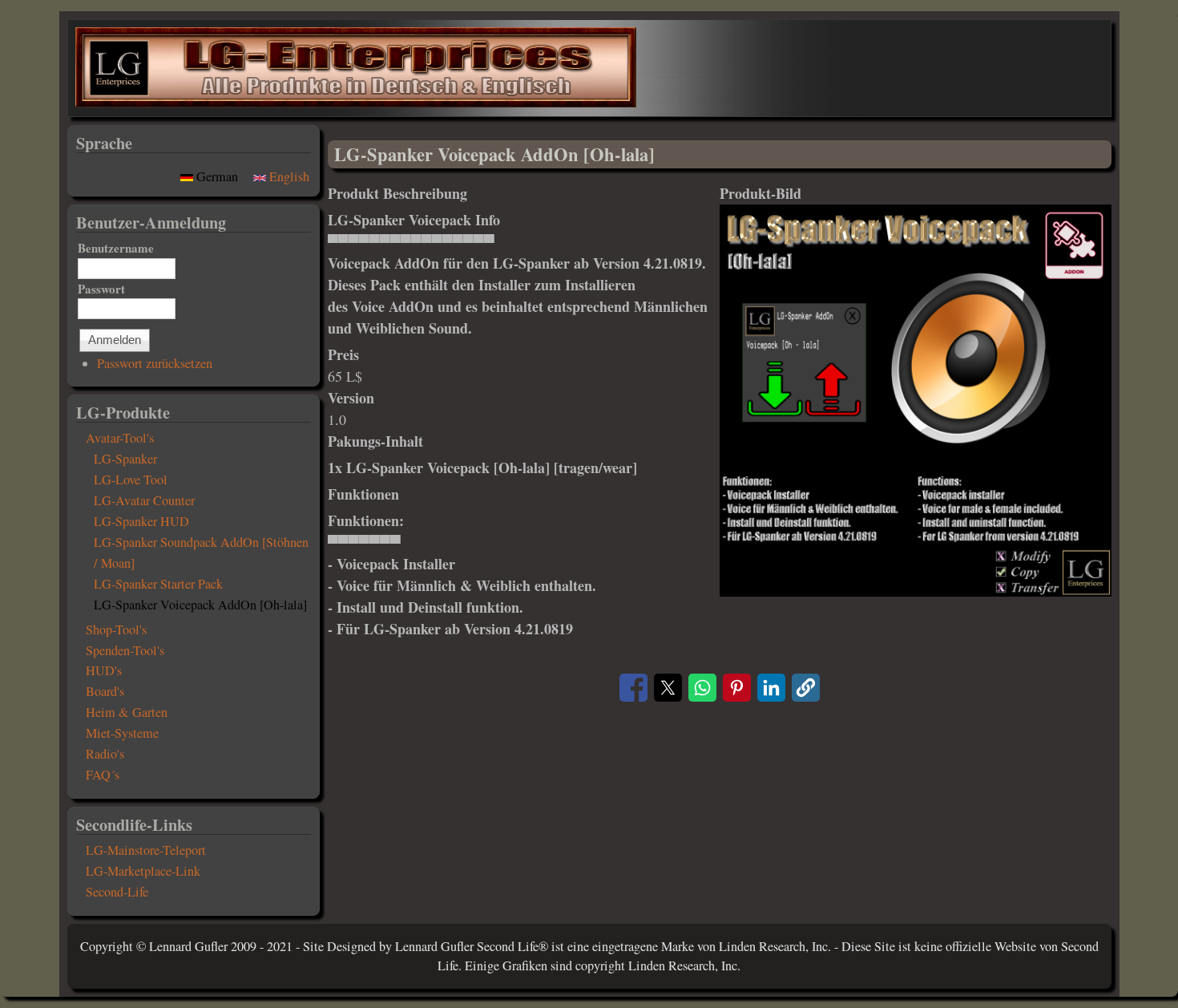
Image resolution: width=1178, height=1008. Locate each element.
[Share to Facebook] (633, 688)
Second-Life (117, 892)
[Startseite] (355, 101)
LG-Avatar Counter (144, 500)
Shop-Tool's (116, 629)
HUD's (104, 670)
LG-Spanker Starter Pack (158, 584)
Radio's (105, 754)
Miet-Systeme (122, 733)
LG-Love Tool (130, 479)
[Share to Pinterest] (737, 688)
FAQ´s (102, 774)
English (287, 176)
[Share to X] (668, 688)
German (217, 176)
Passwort (101, 289)
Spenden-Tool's (125, 650)
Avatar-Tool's (120, 438)
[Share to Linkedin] (771, 688)
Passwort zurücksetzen (154, 363)
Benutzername (116, 248)
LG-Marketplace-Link (143, 871)
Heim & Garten (126, 712)
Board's (105, 691)
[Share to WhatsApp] (702, 688)
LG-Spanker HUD (141, 521)
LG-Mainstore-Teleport (146, 850)
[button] (915, 591)
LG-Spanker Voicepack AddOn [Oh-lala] (200, 604)
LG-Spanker (125, 459)
